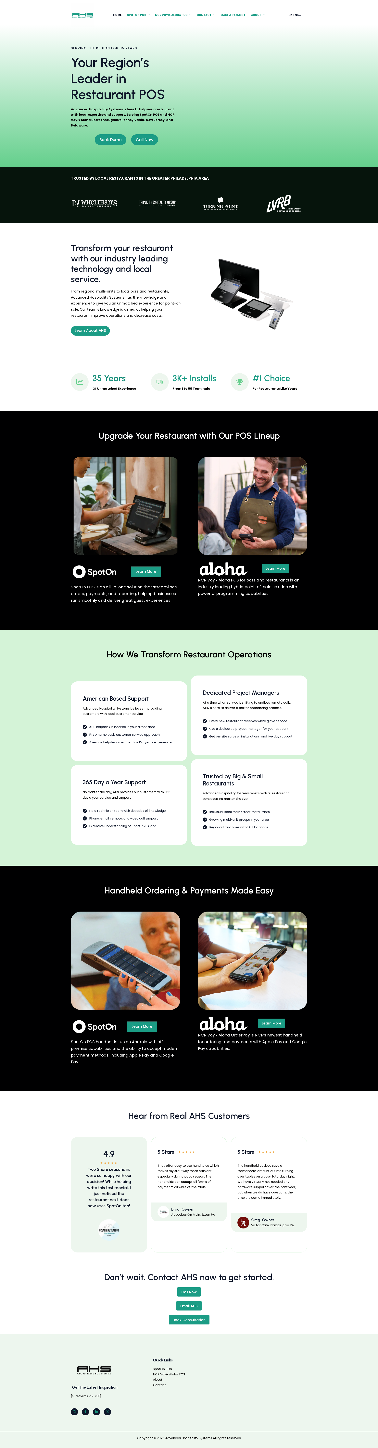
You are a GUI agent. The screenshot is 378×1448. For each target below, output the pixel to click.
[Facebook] (85, 1411)
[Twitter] (107, 1411)
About (256, 15)
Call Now (189, 1291)
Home (117, 15)
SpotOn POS (136, 15)
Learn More (275, 568)
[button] (148, 15)
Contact (204, 15)
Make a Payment (233, 15)
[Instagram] (74, 1411)
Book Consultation (189, 1319)
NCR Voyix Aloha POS (171, 15)
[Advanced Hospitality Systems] (82, 14)
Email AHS (189, 1305)
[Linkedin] (96, 1411)
